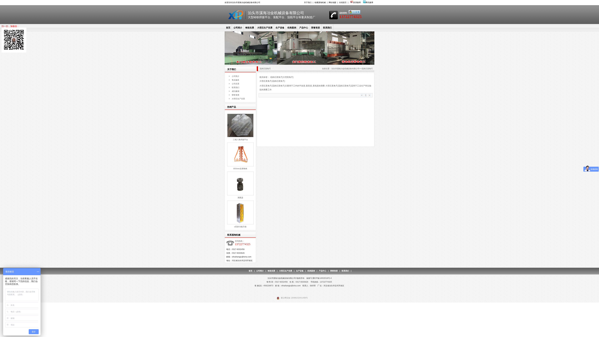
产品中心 (303, 27)
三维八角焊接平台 (240, 140)
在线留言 (343, 2)
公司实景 (235, 84)
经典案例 (291, 27)
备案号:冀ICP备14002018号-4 (319, 278)
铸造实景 (249, 27)
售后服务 (235, 80)
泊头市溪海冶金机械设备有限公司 (345, 69)
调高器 (240, 198)
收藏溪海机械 (320, 2)
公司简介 (238, 27)
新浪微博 (357, 2)
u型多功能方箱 (240, 227)
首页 (228, 27)
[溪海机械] (299, 64)
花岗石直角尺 (276, 77)
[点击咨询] (354, 13)
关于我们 (308, 2)
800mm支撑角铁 (240, 169)
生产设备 (280, 27)
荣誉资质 (315, 27)
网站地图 (332, 2)
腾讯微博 (369, 2)
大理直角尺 (288, 77)
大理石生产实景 (265, 27)
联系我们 (327, 27)
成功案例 (235, 91)
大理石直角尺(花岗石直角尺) (272, 81)
